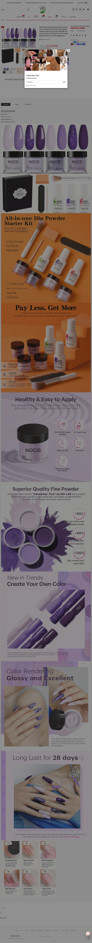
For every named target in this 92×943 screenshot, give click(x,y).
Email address (30, 82)
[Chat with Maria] (88, 933)
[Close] (68, 50)
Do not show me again (32, 85)
